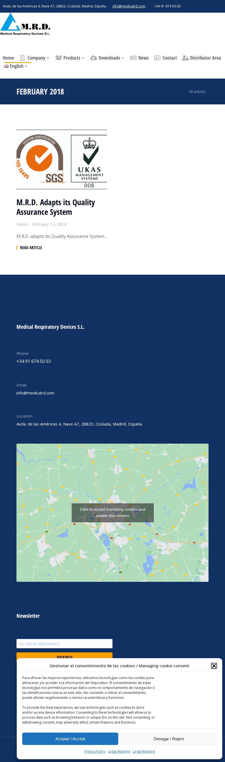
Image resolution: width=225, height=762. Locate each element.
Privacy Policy (95, 751)
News (21, 224)
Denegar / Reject (169, 738)
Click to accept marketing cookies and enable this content (112, 512)
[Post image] (61, 159)
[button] (214, 666)
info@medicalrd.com (129, 6)
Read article (31, 248)
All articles (197, 91)
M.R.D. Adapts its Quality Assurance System (55, 207)
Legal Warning (119, 751)
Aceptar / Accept (70, 738)
